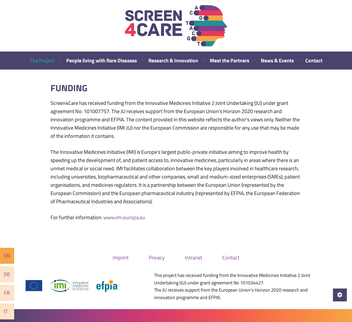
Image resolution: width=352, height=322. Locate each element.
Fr (7, 293)
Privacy (157, 257)
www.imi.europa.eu (124, 217)
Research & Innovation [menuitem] (173, 60)
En (7, 256)
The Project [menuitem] (42, 60)
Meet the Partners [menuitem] (229, 60)
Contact (230, 257)
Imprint (121, 257)
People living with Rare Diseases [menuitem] (101, 60)
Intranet (193, 257)
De (7, 274)
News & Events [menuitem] (277, 60)
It (6, 311)
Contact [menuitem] (313, 60)
